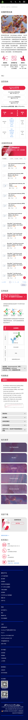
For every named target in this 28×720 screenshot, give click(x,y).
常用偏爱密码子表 (5, 641)
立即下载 (18, 523)
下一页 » (24, 282)
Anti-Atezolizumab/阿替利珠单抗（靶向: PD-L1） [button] (14, 97)
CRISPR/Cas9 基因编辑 (6, 595)
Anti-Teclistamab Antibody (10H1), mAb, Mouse (16, 194)
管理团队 (3, 655)
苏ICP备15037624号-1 (18, 709)
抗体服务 (3, 581)
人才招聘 (3, 660)
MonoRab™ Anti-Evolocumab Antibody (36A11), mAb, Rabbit (14, 264)
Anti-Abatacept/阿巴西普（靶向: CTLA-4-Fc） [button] (14, 88)
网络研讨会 (3, 615)
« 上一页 (4, 282)
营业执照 (10, 709)
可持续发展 (3, 658)
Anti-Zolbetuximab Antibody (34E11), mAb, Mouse (15, 214)
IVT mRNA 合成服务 (5, 586)
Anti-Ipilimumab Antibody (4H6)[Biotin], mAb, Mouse (15, 174)
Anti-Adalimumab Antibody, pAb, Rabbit (17, 184)
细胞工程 (3, 597)
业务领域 (3, 652)
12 (18, 282)
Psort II (2, 632)
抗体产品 (8, 7)
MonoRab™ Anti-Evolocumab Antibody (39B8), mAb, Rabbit (14, 254)
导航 (2, 76)
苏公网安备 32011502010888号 (10, 711)
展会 (2, 612)
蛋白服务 (3, 578)
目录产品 (3, 7)
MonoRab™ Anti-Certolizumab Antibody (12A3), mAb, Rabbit (14, 234)
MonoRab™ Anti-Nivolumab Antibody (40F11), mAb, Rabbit (14, 274)
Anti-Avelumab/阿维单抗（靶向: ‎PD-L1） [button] (14, 102)
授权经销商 (16, 563)
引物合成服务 (4, 589)
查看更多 (24, 285)
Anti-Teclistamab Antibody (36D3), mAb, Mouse (16, 204)
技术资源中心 (4, 610)
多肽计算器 (3, 643)
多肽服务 (3, 592)
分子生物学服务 (4, 576)
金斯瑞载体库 (4, 627)
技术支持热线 (4, 672)
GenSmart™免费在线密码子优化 (8, 630)
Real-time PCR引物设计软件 (7, 635)
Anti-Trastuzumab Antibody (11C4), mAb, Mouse (16, 164)
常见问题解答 (4, 618)
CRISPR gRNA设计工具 (6, 638)
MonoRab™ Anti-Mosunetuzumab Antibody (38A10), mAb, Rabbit (15, 244)
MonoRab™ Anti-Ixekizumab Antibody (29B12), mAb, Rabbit (15, 224)
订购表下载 (10, 563)
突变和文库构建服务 (5, 584)
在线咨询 (3, 670)
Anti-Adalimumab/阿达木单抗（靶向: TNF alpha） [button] (14, 93)
